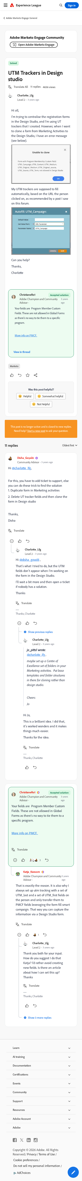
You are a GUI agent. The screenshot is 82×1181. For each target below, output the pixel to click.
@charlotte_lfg (21, 468)
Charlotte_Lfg (25, 95)
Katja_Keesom (31, 871)
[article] (41, 500)
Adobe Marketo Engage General (21, 17)
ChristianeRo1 (27, 294)
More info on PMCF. (26, 335)
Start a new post (36, 431)
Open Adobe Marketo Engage (36, 45)
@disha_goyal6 (29, 560)
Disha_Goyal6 (25, 457)
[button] (21, 87)
